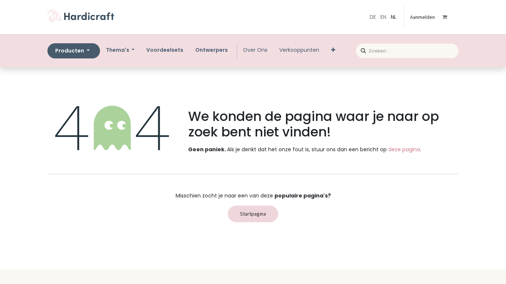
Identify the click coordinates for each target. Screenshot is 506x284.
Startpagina (253, 213)
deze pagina (404, 149)
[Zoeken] (361, 49)
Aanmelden (422, 17)
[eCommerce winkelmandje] (450, 17)
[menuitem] (164, 50)
